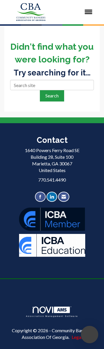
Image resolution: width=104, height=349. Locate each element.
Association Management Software (52, 316)
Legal (77, 337)
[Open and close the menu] (77, 12)
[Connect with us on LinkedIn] (52, 197)
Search (52, 95)
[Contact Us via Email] (63, 197)
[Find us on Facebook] (40, 197)
